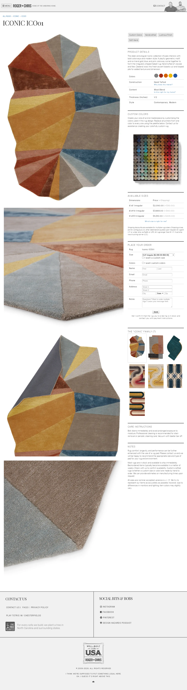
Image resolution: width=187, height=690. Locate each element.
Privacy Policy (39, 607)
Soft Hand (133, 40)
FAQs (25, 607)
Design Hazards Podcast (117, 623)
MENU (7, 6)
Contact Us (13, 607)
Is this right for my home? (165, 92)
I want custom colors (155, 263)
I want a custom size (155, 258)
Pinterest (108, 617)
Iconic (16, 16)
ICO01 (23, 16)
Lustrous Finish (165, 35)
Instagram (108, 607)
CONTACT (160, 6)
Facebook (108, 612)
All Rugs (7, 16)
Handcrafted (150, 35)
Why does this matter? (163, 85)
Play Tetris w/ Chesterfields (23, 615)
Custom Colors (135, 35)
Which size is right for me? (156, 221)
